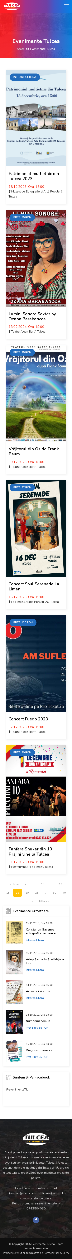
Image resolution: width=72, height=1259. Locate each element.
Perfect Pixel (51, 1253)
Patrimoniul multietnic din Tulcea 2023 (34, 176)
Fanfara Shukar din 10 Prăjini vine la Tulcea (30, 851)
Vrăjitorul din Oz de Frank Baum (34, 451)
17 (60, 884)
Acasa (21, 49)
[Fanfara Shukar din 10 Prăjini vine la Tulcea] (36, 793)
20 (27, 893)
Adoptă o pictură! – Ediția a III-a (45, 961)
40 (64, 893)
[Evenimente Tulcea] (36, 1139)
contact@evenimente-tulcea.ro (30, 1193)
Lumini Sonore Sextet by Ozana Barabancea (32, 316)
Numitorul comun (38, 1021)
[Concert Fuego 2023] (36, 663)
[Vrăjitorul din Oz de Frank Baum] (36, 393)
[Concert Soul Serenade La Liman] (36, 528)
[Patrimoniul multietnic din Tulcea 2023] (36, 118)
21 (36, 893)
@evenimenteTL (17, 1089)
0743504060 (36, 1208)
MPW (66, 1253)
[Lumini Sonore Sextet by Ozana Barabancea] (36, 258)
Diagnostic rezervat (39, 1050)
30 (54, 893)
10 (42, 884)
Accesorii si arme (38, 991)
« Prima (14, 884)
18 (7, 893)
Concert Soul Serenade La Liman (34, 586)
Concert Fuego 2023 (28, 719)
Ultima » (44, 901)
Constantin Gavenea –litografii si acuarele (40, 931)
